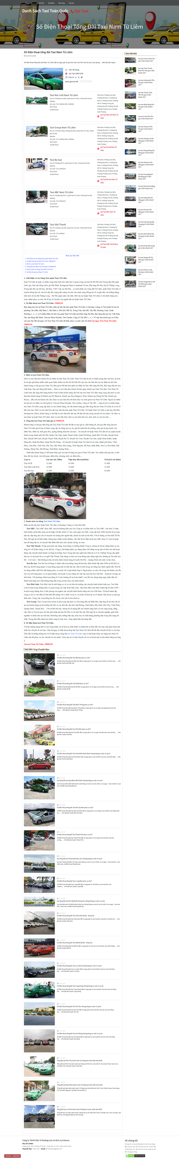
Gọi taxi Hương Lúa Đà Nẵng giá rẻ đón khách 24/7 (146, 140)
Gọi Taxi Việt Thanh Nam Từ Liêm (109, 245)
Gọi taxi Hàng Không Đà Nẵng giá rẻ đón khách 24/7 (146, 152)
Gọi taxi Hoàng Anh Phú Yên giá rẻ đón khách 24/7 (146, 82)
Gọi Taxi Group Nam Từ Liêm (108, 148)
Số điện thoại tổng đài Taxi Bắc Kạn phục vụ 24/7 (73, 658)
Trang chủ (28, 3)
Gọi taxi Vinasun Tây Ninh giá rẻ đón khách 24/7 (145, 272)
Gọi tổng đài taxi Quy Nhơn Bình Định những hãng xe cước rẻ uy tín (80, 780)
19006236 (60, 421)
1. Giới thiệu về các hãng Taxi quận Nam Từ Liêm (41, 258)
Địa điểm (51, 3)
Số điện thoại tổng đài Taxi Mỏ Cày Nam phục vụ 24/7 (75, 807)
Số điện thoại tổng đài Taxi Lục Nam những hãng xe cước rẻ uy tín (79, 966)
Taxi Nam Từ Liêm (52, 521)
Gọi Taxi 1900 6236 (75, 73)
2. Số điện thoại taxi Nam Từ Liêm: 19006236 (40, 261)
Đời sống (62, 3)
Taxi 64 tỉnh (40, 3)
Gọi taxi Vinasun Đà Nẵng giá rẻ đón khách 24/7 (146, 212)
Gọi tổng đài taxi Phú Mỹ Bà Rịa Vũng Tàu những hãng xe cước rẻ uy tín (81, 901)
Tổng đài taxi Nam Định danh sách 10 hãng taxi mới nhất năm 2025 (80, 1085)
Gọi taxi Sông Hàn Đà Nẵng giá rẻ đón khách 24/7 (146, 200)
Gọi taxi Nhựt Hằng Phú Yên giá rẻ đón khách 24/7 (146, 106)
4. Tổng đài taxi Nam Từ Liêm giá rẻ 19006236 (40, 267)
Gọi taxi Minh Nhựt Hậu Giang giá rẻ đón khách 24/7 (146, 236)
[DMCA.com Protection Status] (141, 1155)
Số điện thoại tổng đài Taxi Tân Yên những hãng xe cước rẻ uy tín (79, 1006)
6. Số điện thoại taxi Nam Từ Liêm (36, 272)
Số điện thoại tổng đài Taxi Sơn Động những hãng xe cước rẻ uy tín (80, 1033)
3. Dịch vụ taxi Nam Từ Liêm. (34, 264)
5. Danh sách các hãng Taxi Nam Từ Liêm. (39, 269)
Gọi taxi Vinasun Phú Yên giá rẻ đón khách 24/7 (145, 129)
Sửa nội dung (73, 69)
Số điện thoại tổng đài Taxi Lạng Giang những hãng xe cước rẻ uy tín (80, 986)
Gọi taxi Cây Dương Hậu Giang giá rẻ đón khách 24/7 (146, 224)
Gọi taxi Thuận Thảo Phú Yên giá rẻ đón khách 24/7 (145, 94)
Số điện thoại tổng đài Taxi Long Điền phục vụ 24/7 (74, 881)
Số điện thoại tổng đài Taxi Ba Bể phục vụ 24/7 (73, 683)
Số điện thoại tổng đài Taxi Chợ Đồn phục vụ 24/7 (74, 729)
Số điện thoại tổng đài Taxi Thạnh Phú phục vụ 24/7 (75, 834)
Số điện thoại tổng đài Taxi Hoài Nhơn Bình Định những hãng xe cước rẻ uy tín (83, 753)
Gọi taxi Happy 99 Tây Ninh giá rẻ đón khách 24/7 (145, 259)
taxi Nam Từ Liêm (74, 634)
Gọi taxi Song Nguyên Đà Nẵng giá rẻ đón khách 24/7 (145, 176)
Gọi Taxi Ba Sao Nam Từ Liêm (108, 181)
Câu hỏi (71, 3)
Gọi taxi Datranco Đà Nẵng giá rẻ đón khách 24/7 (146, 164)
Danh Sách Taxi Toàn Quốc (45, 10)
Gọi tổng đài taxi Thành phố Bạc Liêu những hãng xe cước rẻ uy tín (79, 859)
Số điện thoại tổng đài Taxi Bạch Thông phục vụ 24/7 (75, 705)
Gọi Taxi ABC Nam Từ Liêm (107, 213)
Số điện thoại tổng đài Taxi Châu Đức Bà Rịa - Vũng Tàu (75, 916)
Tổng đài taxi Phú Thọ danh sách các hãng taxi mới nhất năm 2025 (79, 1060)
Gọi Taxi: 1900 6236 (12, 1156)
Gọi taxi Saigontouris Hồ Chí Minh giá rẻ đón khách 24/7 (146, 284)
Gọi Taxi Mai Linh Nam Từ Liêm (109, 116)
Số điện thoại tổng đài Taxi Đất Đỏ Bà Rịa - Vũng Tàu (74, 943)
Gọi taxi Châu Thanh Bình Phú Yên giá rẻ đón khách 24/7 (146, 70)
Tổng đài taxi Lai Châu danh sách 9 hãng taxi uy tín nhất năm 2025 (79, 1109)
